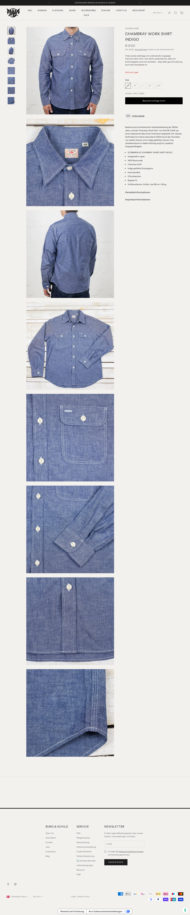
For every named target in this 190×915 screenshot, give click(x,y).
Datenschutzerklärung (86, 847)
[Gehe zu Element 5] (11, 71)
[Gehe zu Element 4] (11, 61)
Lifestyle (121, 10)
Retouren (81, 870)
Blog (48, 856)
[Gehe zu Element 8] (11, 101)
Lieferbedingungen (85, 865)
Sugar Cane (132, 28)
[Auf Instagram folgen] (15, 884)
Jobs (48, 847)
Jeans (72, 10)
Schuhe (105, 10)
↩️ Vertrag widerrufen (86, 860)
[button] (154, 116)
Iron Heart (138, 10)
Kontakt (49, 842)
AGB (79, 874)
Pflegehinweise (83, 838)
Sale (86, 15)
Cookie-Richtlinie (84, 851)
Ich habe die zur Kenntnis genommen (126, 853)
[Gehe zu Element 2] (11, 41)
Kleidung (57, 10)
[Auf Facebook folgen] (8, 884)
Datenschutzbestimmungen (131, 851)
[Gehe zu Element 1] (11, 31)
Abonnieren (115, 862)
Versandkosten (141, 49)
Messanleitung (83, 842)
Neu (30, 10)
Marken (42, 10)
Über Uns (50, 833)
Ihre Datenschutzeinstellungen (105, 911)
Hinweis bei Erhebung (72, 911)
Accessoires (88, 10)
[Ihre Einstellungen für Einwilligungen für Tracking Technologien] (185, 910)
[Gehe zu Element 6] (11, 81)
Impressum (51, 851)
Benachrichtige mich (154, 100)
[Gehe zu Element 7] (11, 91)
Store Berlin (51, 838)
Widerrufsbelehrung (85, 856)
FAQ (78, 833)
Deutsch (157, 13)
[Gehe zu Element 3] (11, 51)
